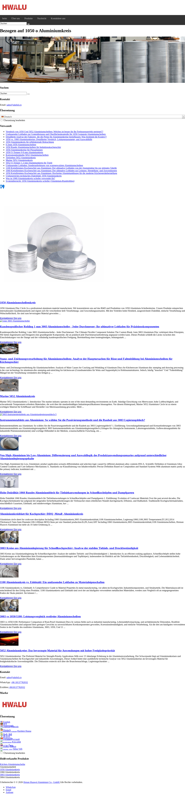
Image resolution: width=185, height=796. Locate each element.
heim (4, 18)
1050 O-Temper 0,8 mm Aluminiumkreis (24, 152)
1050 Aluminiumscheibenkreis (18, 302)
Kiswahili (16, 742)
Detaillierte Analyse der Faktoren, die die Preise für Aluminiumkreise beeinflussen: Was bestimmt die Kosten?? (56, 137)
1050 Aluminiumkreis (10, 769)
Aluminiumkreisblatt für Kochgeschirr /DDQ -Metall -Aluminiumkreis (41, 513)
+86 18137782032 (19, 682)
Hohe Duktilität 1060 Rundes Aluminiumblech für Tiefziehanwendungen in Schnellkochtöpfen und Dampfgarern (67, 492)
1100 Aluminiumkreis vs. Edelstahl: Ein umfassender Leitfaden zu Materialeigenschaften (52, 582)
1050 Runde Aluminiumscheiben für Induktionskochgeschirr (33, 147)
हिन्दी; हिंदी (7, 734)
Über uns (15, 18)
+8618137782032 (17, 687)
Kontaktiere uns (58, 18)
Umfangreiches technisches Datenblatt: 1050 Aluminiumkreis (34, 176)
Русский (15, 739)
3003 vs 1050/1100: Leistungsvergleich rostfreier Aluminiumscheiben (40, 616)
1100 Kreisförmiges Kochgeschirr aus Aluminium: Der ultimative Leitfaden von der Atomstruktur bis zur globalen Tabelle (61, 168)
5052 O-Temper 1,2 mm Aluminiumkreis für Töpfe (29, 163)
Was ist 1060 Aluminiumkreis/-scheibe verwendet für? (30, 178)
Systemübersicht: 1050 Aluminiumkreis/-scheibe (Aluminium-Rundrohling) (40, 181)
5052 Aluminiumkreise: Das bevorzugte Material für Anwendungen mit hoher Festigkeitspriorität (57, 650)
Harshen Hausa (24, 731)
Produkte (28, 18)
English (6, 722)
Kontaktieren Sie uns (10, 318)
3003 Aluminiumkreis (10, 774)
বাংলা (5, 724)
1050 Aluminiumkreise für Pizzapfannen (24, 150)
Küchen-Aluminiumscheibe (12, 764)
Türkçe (13, 746)
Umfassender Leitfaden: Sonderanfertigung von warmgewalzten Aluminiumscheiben (44, 165)
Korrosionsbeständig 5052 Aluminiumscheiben (27, 155)
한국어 (6, 736)
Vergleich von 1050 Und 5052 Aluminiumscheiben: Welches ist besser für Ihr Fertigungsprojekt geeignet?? (54, 131)
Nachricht (41, 18)
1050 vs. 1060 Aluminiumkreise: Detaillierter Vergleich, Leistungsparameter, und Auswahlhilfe (49, 139)
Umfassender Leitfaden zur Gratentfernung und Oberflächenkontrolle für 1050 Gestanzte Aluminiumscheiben (56, 134)
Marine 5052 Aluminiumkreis (19, 160)
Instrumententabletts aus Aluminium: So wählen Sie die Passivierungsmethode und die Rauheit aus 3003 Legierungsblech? (72, 420)
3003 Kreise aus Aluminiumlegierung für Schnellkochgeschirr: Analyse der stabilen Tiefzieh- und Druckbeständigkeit (69, 548)
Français (14, 726)
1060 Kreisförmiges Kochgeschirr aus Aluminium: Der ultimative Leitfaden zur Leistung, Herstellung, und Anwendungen (61, 170)
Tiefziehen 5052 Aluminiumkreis (21, 157)
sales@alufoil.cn (14, 105)
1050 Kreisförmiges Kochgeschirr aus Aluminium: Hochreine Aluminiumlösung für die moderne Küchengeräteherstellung (61, 173)
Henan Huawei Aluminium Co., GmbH (41, 782)
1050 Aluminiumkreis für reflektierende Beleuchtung (30, 142)
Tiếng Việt (17, 749)
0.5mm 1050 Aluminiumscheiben (21, 144)
